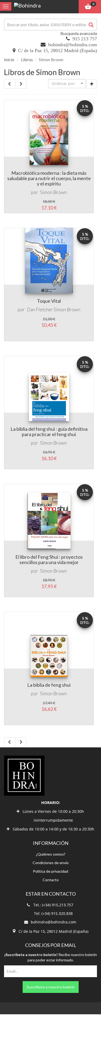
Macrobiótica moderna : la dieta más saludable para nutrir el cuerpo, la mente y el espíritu (49, 178)
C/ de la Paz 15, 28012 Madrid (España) (57, 50)
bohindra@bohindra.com (72, 44)
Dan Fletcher (40, 309)
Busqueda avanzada (78, 33)
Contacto (51, 879)
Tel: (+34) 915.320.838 (53, 913)
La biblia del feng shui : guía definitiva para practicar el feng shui (49, 431)
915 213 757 (84, 38)
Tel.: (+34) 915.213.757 (53, 904)
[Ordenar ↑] (91, 83)
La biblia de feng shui (49, 685)
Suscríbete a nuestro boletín (51, 987)
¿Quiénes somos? (50, 854)
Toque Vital (49, 301)
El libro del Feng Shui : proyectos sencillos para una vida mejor (49, 559)
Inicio (9, 59)
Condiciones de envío (51, 862)
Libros (27, 59)
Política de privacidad (50, 871)
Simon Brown (53, 192)
